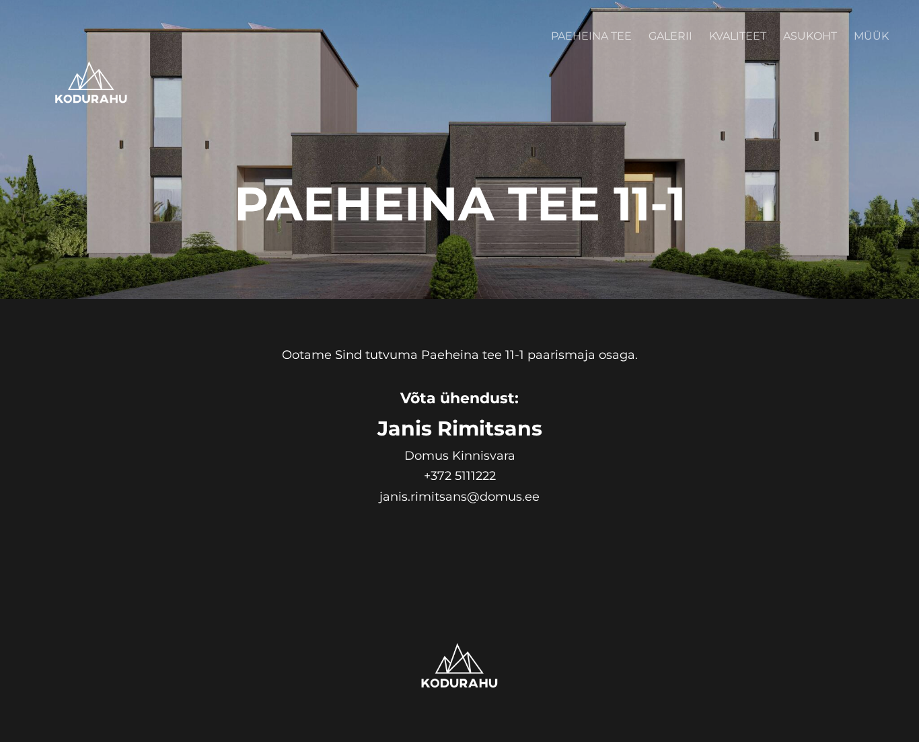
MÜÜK (871, 36)
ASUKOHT (810, 36)
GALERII (670, 36)
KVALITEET (737, 36)
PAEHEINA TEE (591, 36)
